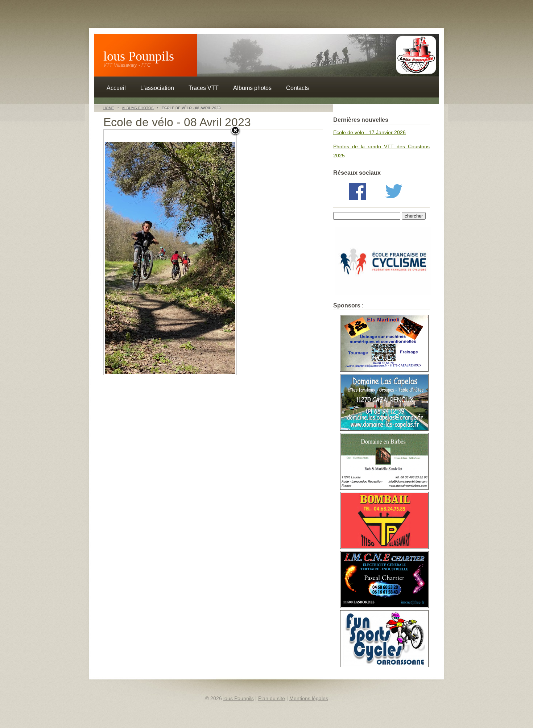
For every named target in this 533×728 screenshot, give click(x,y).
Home (108, 108)
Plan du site (271, 698)
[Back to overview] (235, 130)
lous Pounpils (138, 56)
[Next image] (213, 252)
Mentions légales (308, 698)
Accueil (116, 88)
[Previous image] (127, 252)
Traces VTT (204, 88)
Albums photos (252, 88)
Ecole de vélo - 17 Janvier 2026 (369, 132)
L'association (157, 88)
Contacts (297, 88)
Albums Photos (138, 108)
